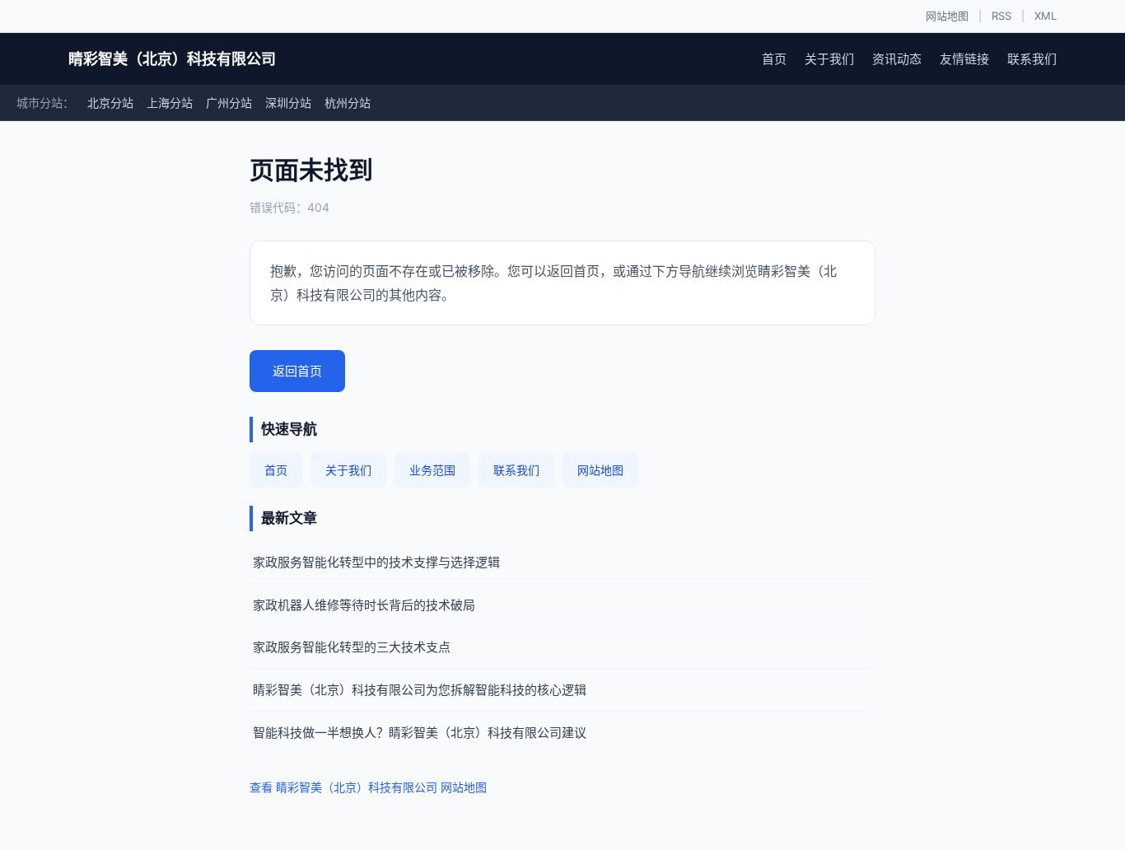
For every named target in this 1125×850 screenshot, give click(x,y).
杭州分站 (347, 103)
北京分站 (110, 103)
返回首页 (297, 371)
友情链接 (964, 59)
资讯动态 (897, 59)
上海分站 (170, 103)
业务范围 (432, 470)
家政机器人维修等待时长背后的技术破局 (364, 605)
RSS (1001, 15)
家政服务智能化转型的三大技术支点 (351, 647)
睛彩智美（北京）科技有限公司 (172, 59)
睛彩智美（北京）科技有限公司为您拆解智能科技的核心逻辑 (419, 690)
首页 (774, 59)
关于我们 (829, 59)
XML (1045, 15)
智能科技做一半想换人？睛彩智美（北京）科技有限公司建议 (419, 732)
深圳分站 (288, 103)
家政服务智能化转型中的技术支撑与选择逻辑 (376, 562)
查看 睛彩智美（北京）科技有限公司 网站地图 (368, 787)
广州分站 (229, 103)
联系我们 (1032, 59)
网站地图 (947, 15)
